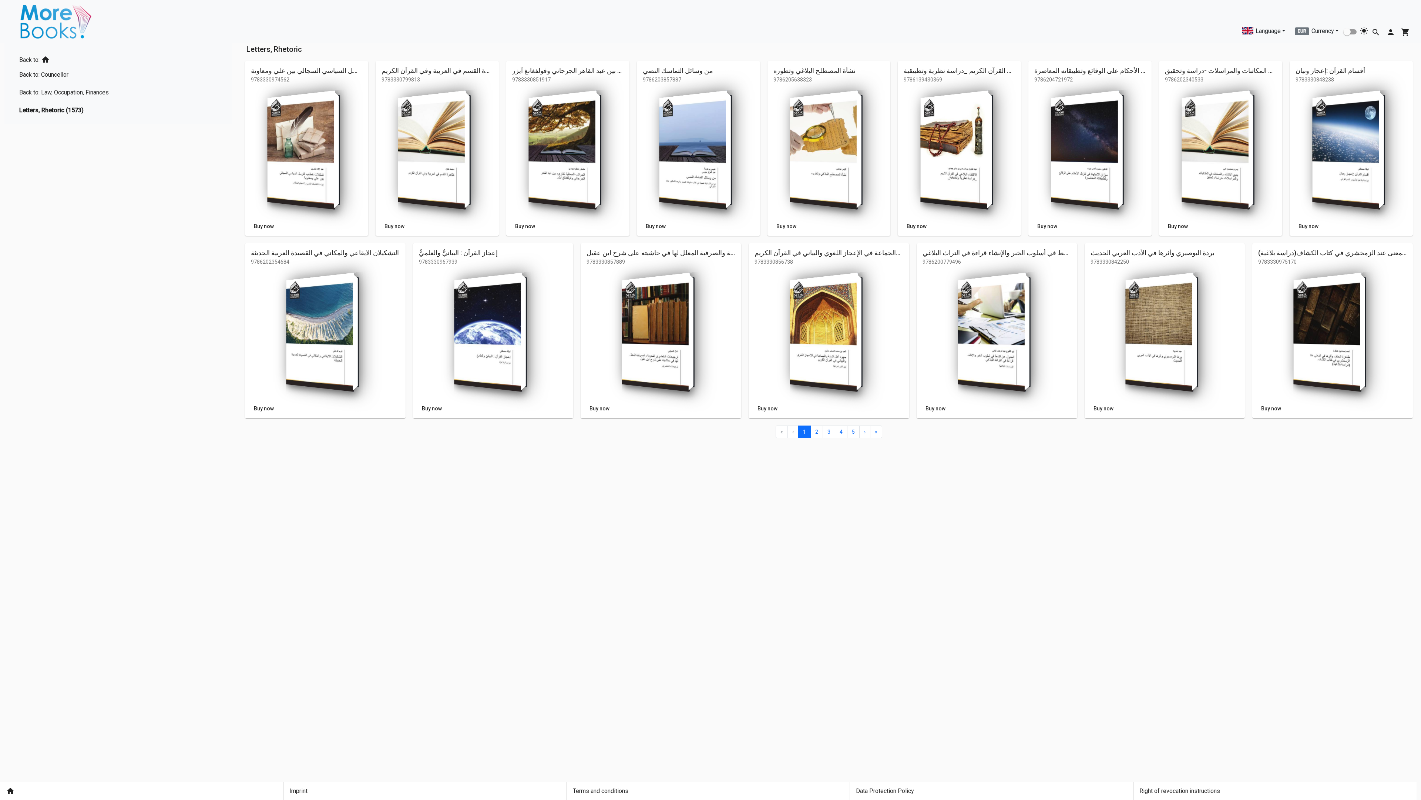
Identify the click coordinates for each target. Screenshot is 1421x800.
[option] (67, 58)
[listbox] (67, 83)
